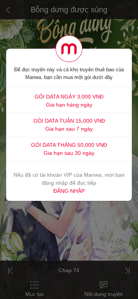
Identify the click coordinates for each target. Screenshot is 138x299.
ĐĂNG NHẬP (69, 191)
